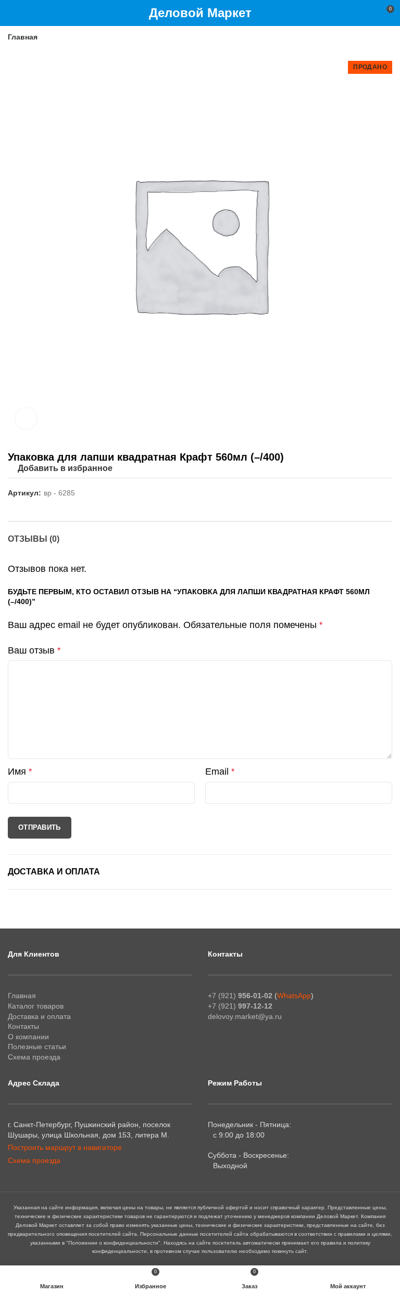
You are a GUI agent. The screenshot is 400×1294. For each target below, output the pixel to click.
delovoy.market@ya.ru (245, 1016)
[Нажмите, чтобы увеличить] (26, 418)
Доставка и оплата (54, 871)
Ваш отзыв (34, 650)
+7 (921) (240, 995)
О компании (28, 1036)
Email (219, 771)
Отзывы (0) (33, 538)
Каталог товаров (36, 1006)
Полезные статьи (37, 1046)
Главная (23, 37)
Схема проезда (34, 1057)
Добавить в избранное (65, 468)
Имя (20, 771)
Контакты (23, 1026)
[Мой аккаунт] (367, 13)
